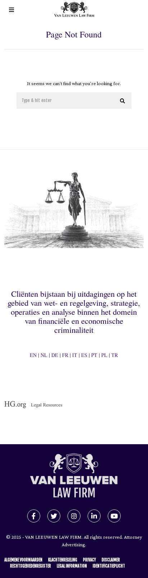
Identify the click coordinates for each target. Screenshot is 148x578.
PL (104, 355)
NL (44, 355)
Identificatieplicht (109, 566)
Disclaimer (111, 559)
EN (33, 355)
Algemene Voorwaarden (23, 559)
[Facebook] (33, 515)
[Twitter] (53, 515)
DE (54, 355)
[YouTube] (114, 515)
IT (74, 355)
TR (114, 355)
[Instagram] (74, 515)
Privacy (89, 559)
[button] (122, 101)
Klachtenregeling (62, 559)
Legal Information (72, 566)
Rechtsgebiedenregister (30, 566)
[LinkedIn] (94, 515)
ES (84, 355)
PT (94, 355)
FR (65, 355)
